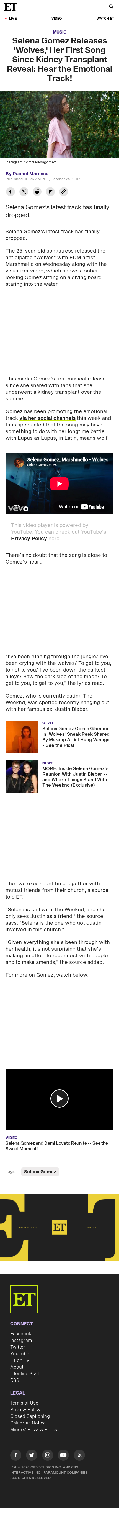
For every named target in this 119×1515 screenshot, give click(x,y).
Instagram (21, 1340)
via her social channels (47, 418)
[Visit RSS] (79, 1456)
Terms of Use (24, 1403)
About (17, 1367)
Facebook (20, 1334)
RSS (14, 1380)
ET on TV (19, 1360)
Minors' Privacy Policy (34, 1429)
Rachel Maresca (30, 174)
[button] (59, 1098)
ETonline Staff (25, 1373)
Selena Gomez (40, 1172)
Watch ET (105, 18)
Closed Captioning (30, 1416)
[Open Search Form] (111, 7)
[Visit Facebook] (15, 1456)
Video (56, 18)
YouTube (19, 1354)
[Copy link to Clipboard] (64, 192)
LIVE (13, 18)
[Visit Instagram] (47, 1456)
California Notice (28, 1423)
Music (59, 32)
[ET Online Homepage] (12, 7)
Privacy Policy (29, 538)
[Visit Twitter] (31, 1456)
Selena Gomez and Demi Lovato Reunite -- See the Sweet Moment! (57, 1146)
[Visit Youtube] (63, 1455)
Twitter (17, 1347)
